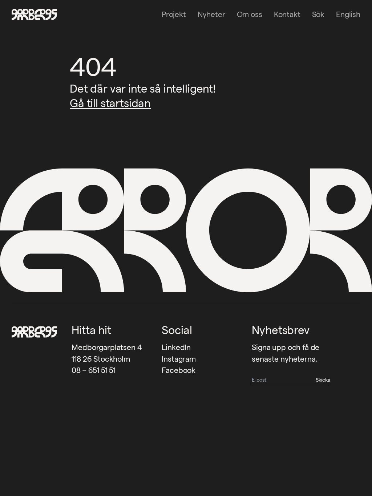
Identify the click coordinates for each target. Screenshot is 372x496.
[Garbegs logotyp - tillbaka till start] (32, 14)
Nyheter (211, 14)
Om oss (249, 14)
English (348, 14)
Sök (318, 14)
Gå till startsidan (110, 103)
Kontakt (287, 14)
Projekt (174, 14)
